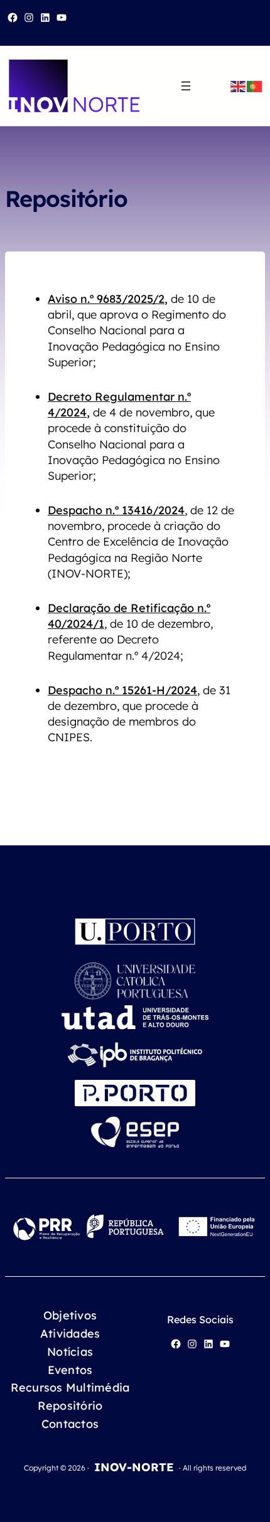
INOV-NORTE (134, 1467)
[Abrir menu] (185, 85)
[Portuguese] (255, 85)
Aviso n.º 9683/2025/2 (106, 299)
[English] (238, 85)
